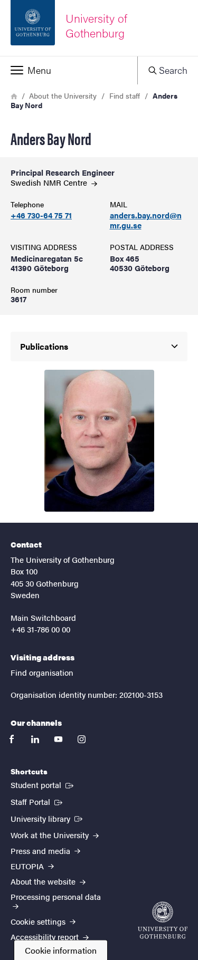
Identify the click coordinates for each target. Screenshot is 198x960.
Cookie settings (39, 921)
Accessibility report (46, 936)
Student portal (43, 784)
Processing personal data (56, 896)
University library (47, 818)
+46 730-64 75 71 (41, 215)
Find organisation (42, 672)
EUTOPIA (28, 865)
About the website (44, 881)
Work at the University (51, 834)
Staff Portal (37, 801)
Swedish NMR (50, 182)
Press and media (41, 850)
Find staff (124, 95)
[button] (68, 70)
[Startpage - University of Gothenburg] (162, 920)
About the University (63, 95)
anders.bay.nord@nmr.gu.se (146, 220)
